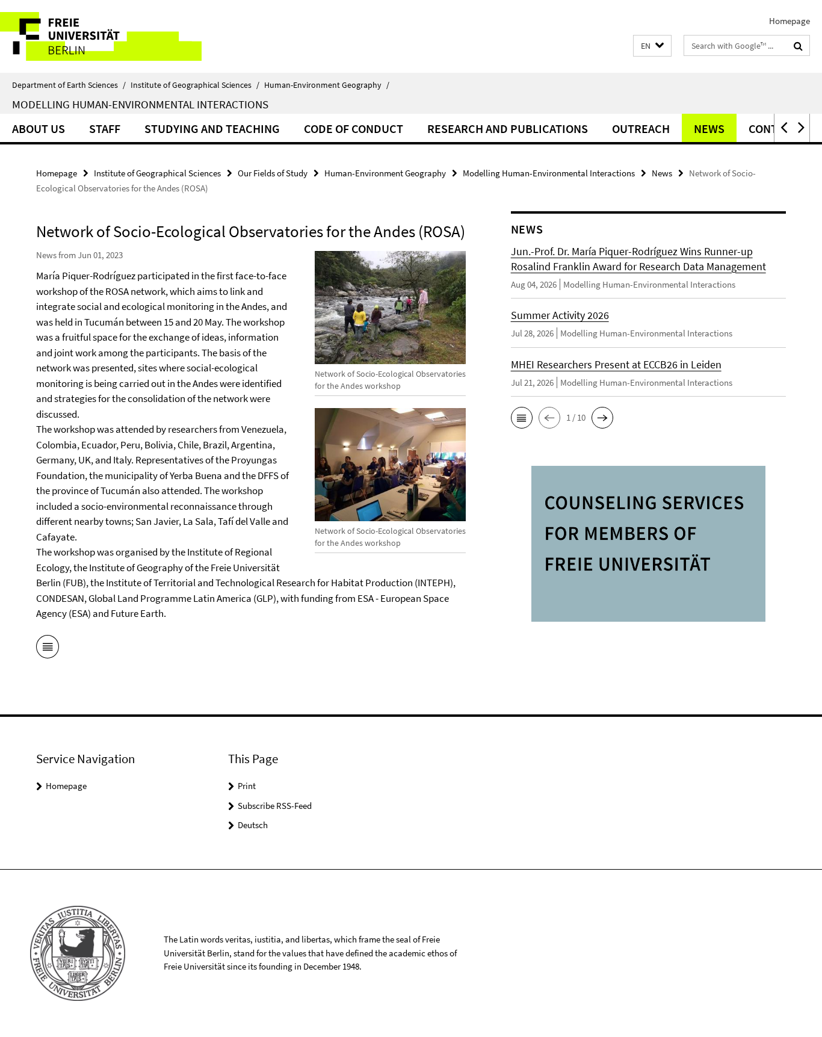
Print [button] (247, 785)
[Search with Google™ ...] (798, 45)
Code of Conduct (353, 128)
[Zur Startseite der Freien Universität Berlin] (101, 36)
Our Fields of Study (272, 173)
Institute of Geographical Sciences (195, 85)
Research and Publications (507, 128)
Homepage (789, 20)
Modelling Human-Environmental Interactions (140, 104)
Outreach (641, 128)
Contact (773, 128)
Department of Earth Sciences (69, 85)
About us (38, 128)
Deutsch (253, 825)
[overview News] (47, 649)
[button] (652, 46)
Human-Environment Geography (326, 85)
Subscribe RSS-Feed (275, 805)
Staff (104, 128)
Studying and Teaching (212, 128)
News (709, 128)
